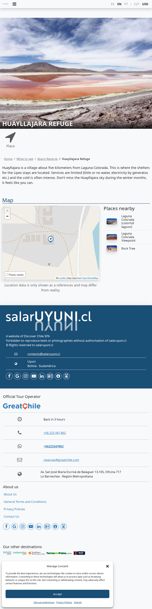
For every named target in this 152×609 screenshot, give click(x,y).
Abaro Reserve (47, 159)
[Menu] (14, 4)
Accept (57, 594)
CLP (136, 4)
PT (126, 4)
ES (112, 4)
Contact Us (11, 516)
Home (8, 159)
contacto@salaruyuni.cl (43, 354)
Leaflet (62, 278)
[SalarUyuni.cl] (5, 4)
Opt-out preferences (44, 602)
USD (145, 4)
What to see (24, 159)
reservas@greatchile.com (61, 460)
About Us (10, 494)
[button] (107, 566)
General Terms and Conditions (25, 502)
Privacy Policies (64, 602)
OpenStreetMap (90, 278)
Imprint (78, 602)
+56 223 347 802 (55, 433)
